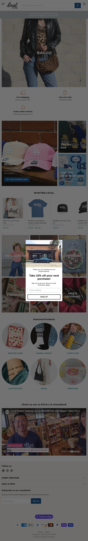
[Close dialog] (60, 242)
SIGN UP (44, 297)
